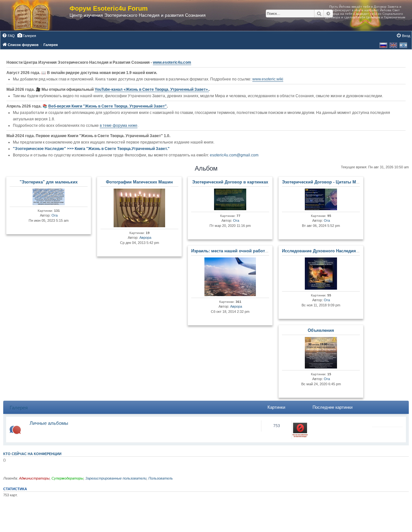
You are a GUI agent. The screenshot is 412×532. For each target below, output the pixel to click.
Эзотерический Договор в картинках (230, 182)
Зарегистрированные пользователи (115, 478)
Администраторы (34, 478)
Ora (55, 215)
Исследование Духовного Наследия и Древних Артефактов (343, 250)
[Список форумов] (38, 15)
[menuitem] (8, 36)
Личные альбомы (49, 423)
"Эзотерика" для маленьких (49, 182)
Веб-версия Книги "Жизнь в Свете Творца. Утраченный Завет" (107, 106)
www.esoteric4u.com (172, 62)
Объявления (321, 330)
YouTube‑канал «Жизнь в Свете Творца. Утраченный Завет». (152, 89)
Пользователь (160, 478)
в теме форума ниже (118, 125)
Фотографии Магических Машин (139, 182)
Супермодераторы (67, 478)
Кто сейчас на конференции (32, 454)
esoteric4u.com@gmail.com (234, 155)
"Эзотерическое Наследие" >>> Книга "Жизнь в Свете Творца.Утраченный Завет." (91, 148)
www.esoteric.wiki (267, 79)
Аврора (145, 237)
